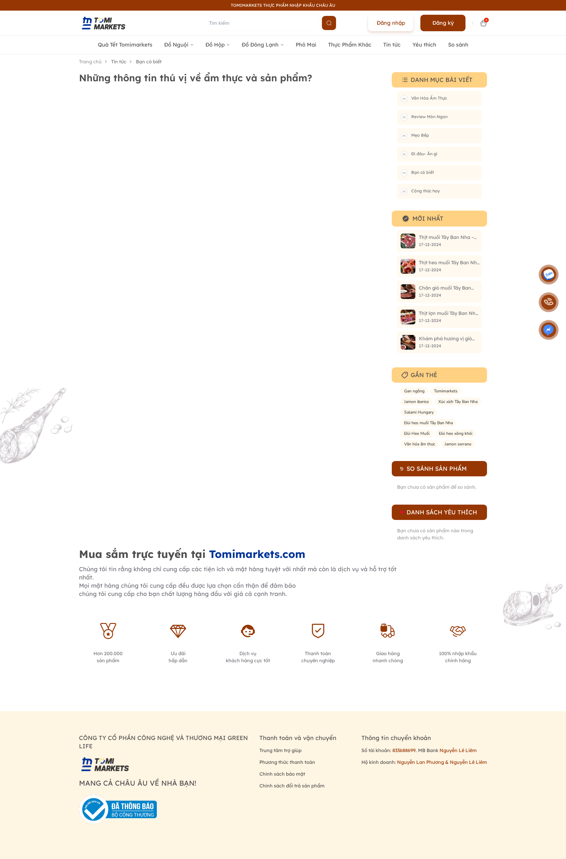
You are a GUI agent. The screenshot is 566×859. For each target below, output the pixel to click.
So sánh (458, 44)
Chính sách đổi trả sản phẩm (292, 786)
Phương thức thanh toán (287, 762)
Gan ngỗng (414, 391)
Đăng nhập (391, 22)
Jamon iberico (416, 401)
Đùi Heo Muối (417, 433)
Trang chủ (90, 62)
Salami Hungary (419, 412)
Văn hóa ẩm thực (419, 444)
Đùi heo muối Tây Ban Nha (428, 423)
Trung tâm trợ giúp (280, 750)
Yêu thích (424, 44)
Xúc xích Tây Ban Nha (458, 401)
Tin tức (392, 44)
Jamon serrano (458, 444)
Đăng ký (443, 22)
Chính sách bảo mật (282, 774)
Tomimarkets (446, 391)
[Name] (329, 23)
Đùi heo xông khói (455, 433)
